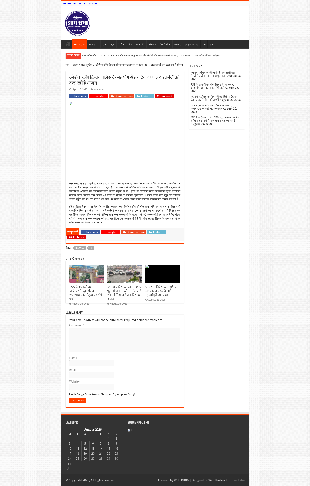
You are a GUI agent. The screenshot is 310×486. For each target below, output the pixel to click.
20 (93, 453)
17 (69, 453)
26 (85, 458)
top (91, 248)
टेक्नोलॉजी (165, 44)
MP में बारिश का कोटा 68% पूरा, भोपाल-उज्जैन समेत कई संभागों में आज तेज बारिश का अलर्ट (124, 293)
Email (73, 369)
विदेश (121, 44)
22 (108, 453)
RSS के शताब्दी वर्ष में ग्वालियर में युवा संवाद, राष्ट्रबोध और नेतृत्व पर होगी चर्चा (86, 293)
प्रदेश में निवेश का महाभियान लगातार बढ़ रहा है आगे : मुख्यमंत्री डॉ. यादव (162, 291)
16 (116, 448)
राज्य (104, 44)
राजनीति (140, 44)
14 (100, 448)
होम (68, 65)
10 (69, 448)
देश (112, 44)
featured (79, 248)
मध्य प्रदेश (79, 44)
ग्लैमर (151, 44)
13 (93, 448)
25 (77, 458)
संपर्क (212, 44)
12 (85, 448)
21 (100, 453)
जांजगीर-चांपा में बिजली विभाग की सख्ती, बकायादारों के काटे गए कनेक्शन (211, 107)
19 (85, 453)
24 (69, 458)
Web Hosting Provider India (226, 480)
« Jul (68, 468)
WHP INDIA (181, 480)
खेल (130, 44)
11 (77, 448)
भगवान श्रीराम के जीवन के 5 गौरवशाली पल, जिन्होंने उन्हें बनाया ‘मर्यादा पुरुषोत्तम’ (213, 74)
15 (108, 448)
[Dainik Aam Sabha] (77, 22)
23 (116, 453)
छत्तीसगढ (93, 44)
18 (77, 453)
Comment (76, 325)
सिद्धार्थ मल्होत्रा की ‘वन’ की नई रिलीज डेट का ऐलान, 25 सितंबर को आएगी (214, 98)
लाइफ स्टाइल (192, 44)
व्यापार (177, 44)
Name (73, 358)
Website (74, 381)
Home (67, 44)
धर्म (204, 44)
